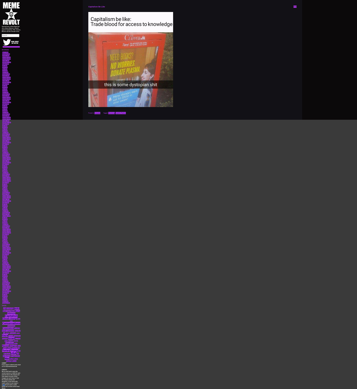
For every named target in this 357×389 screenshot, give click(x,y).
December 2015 (6, 229)
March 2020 (5, 152)
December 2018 (6, 177)
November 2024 (6, 59)
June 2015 (5, 237)
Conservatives (11, 323)
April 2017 (5, 209)
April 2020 (5, 151)
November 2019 (6, 159)
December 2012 (6, 286)
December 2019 (6, 157)
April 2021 (5, 131)
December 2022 (6, 97)
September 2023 (6, 82)
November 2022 (6, 99)
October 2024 (5, 60)
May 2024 (4, 69)
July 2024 (4, 65)
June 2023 (5, 87)
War (7, 358)
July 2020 (4, 146)
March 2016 (5, 224)
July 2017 (4, 204)
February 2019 (6, 174)
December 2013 (6, 266)
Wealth (12, 359)
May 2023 (4, 89)
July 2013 (4, 274)
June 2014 (5, 257)
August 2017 (5, 202)
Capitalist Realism (120, 113)
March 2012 (5, 301)
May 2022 (4, 109)
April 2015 (5, 241)
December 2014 (6, 247)
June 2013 (5, 276)
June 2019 (5, 167)
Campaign (97, 113)
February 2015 (6, 244)
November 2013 (6, 268)
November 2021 (6, 119)
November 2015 (6, 231)
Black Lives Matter (9, 311)
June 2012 (5, 296)
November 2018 (6, 179)
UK (19, 351)
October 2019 (5, 161)
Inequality (5, 338)
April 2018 (5, 189)
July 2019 (4, 166)
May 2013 (4, 278)
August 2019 (5, 164)
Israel (11, 338)
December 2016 (6, 216)
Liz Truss (17, 338)
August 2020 (5, 144)
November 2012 (6, 288)
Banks (16, 308)
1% (4, 308)
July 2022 (4, 105)
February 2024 (6, 74)
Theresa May (15, 348)
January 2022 (5, 115)
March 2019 (5, 172)
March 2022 (5, 112)
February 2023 (6, 94)
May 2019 (4, 169)
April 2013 (5, 279)
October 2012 (5, 289)
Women (14, 361)
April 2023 (5, 90)
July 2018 (4, 184)
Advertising (111, 113)
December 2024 (6, 57)
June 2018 (5, 186)
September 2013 (6, 271)
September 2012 (6, 291)
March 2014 (5, 263)
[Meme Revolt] (11, 14)
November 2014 (6, 249)
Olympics (15, 341)
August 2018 (5, 182)
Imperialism (17, 336)
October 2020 (5, 141)
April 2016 (5, 222)
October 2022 (5, 100)
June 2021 (5, 127)
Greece (10, 336)
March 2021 (5, 132)
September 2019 (6, 162)
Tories (6, 350)
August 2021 (5, 124)
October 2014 (5, 251)
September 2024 (6, 62)
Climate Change (9, 319)
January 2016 (5, 227)
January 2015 (5, 246)
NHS (6, 341)
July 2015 (4, 236)
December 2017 (6, 196)
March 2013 (5, 281)
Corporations (8, 328)
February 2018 (6, 192)
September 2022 (6, 102)
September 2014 (6, 252)
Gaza (5, 335)
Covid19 (17, 328)
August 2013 (5, 273)
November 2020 (6, 139)
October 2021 (5, 120)
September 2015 (6, 232)
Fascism (7, 333)
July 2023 (4, 85)
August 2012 (5, 293)
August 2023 (5, 84)
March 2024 (5, 72)
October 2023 (5, 80)
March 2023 (5, 92)
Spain (9, 348)
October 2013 (5, 269)
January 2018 (5, 194)
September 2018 (6, 181)
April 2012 (5, 299)
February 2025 (6, 54)
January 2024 (5, 75)
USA (13, 353)
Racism (5, 346)
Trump (14, 350)
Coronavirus (11, 326)
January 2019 (5, 176)
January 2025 (5, 55)
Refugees (13, 346)
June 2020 (5, 147)
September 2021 (6, 122)
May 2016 (4, 221)
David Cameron (8, 331)
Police (15, 343)
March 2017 (5, 211)
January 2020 (5, 156)
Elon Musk (18, 331)
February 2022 (6, 114)
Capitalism (11, 316)
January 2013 (5, 284)
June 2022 (5, 107)
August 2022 (5, 104)
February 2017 (6, 212)
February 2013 (6, 283)
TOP (4, 385)
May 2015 (4, 239)
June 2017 (5, 206)
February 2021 (6, 134)
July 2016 (4, 217)
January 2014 (5, 264)
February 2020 (6, 154)
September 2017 (6, 201)
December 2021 (6, 117)
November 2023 (6, 79)
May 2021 (4, 129)
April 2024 (5, 70)
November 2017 (6, 197)
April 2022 (5, 110)
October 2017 (5, 199)
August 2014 (5, 254)
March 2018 (5, 191)
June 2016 (5, 219)
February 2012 (6, 303)
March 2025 (5, 52)
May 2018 (4, 187)
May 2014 (4, 259)
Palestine (9, 343)
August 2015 (5, 234)
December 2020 (6, 137)
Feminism (13, 333)
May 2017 (4, 207)
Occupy (10, 341)
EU (4, 333)
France (18, 333)
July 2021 (4, 126)
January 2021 (5, 136)
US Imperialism (15, 356)
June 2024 (5, 67)
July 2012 (4, 294)
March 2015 (5, 242)
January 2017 (5, 214)
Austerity (9, 308)
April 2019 (5, 171)
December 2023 (6, 77)
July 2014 (4, 256)
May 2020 (4, 149)
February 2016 (6, 226)
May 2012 (4, 298)
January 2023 (5, 95)
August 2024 (5, 64)
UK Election (7, 353)
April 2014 (5, 261)
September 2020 (6, 142)
